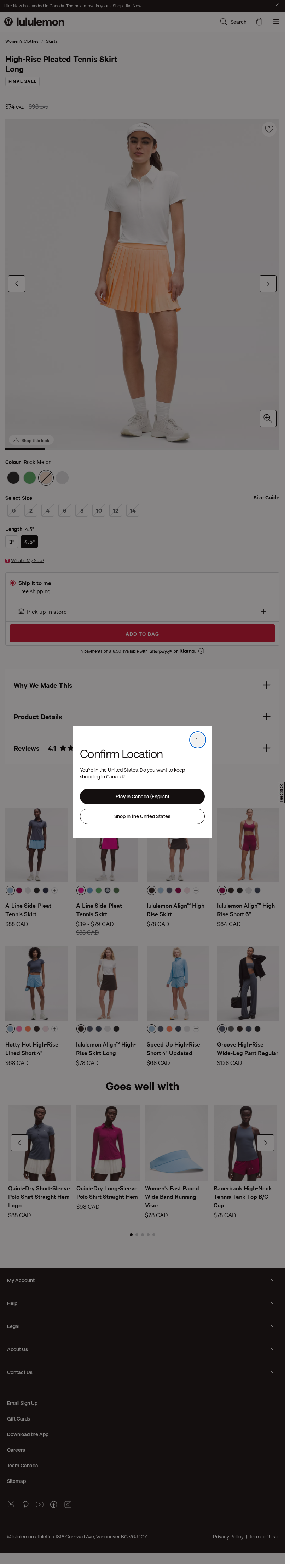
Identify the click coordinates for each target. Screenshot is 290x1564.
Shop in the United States (142, 816)
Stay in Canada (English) (142, 796)
